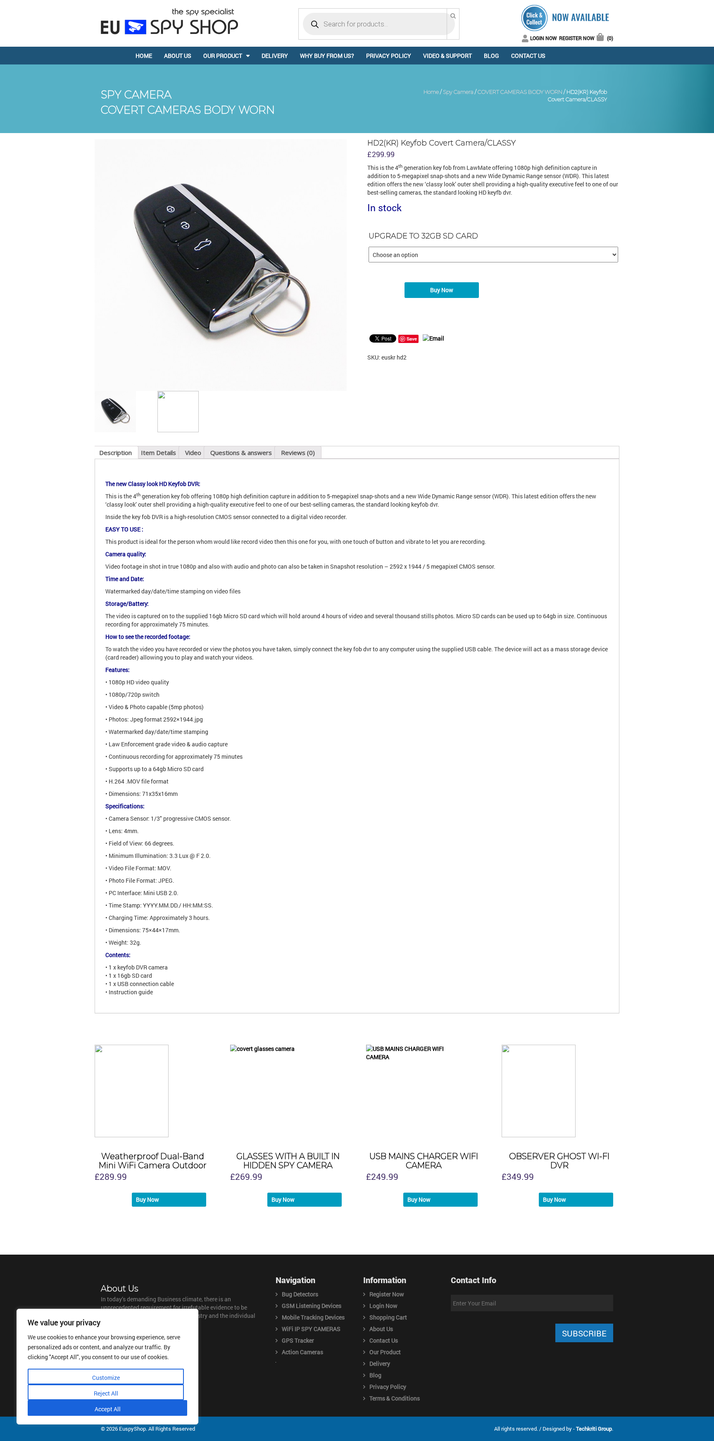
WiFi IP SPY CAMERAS (311, 1329)
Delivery (275, 56)
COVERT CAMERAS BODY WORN (520, 92)
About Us (177, 56)
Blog (491, 56)
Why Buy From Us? (327, 56)
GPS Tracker (298, 1340)
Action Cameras (302, 1352)
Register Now (577, 38)
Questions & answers (241, 452)
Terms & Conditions (394, 1398)
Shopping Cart (388, 1317)
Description (115, 452)
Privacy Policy (388, 56)
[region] (107, 1366)
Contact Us (528, 56)
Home (144, 56)
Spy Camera (458, 92)
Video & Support (447, 56)
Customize (106, 1377)
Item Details (158, 452)
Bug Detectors (300, 1294)
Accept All (108, 1409)
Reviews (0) (298, 452)
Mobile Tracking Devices (313, 1317)
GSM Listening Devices (311, 1306)
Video (193, 452)
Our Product (222, 56)
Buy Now (441, 290)
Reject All (106, 1393)
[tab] (115, 452)
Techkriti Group (594, 1428)
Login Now (543, 38)
